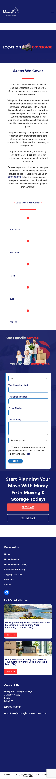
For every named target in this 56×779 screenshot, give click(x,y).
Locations (9, 579)
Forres (13, 322)
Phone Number (15, 408)
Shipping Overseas (13, 574)
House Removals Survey (16, 564)
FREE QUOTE (28, 507)
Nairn (13, 276)
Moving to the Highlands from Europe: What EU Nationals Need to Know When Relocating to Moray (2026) (27, 625)
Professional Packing (14, 569)
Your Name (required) (18, 385)
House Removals (12, 559)
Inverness (15, 230)
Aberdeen (15, 253)
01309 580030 (14, 177)
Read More (10, 635)
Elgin (12, 299)
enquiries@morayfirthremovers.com (25, 713)
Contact (7, 584)
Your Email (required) (18, 396)
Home (7, 554)
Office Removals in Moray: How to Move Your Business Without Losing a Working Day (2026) (26, 662)
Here (28, 454)
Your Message (15, 419)
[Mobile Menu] (52, 11)
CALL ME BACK (28, 518)
